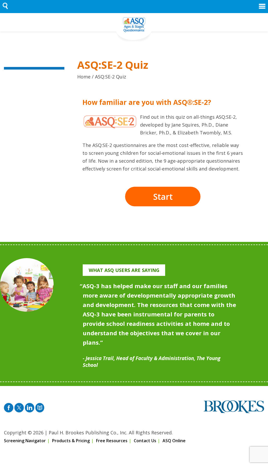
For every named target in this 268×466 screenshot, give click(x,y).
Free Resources (111, 441)
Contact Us (145, 441)
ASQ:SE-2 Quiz (110, 76)
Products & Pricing (71, 441)
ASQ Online (174, 441)
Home (84, 76)
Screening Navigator (25, 441)
